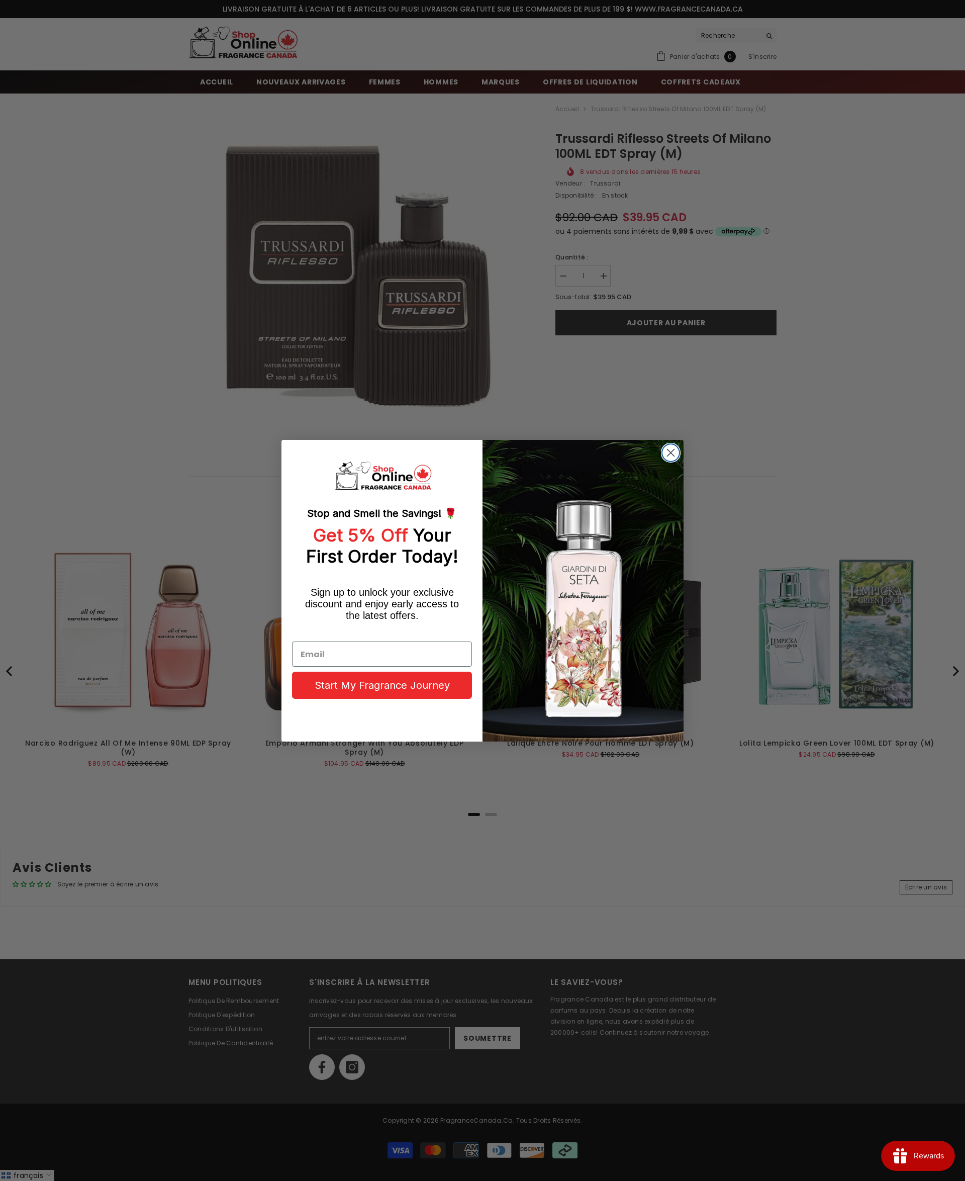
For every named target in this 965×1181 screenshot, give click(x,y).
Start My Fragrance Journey (382, 685)
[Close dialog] (671, 453)
